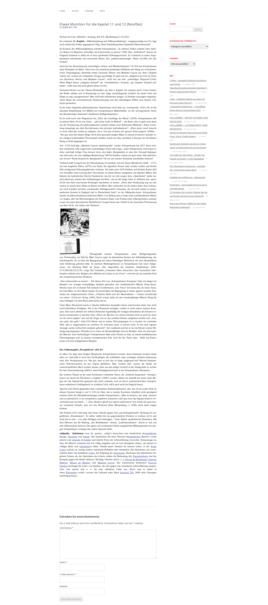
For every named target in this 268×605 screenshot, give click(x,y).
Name (64, 562)
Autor (75, 11)
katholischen (134, 436)
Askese (86, 436)
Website (64, 586)
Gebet (91, 453)
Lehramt (76, 440)
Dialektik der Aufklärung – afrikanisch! (187, 177)
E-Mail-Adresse (68, 574)
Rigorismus (71, 472)
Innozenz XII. (127, 472)
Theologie (72, 436)
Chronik (89, 11)
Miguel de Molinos (80, 462)
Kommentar (67, 527)
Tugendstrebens (140, 456)
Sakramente (119, 453)
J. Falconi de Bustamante (135, 459)
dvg (75, 27)
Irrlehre (87, 440)
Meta (102, 11)
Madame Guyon (106, 462)
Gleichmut (84, 446)
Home (62, 11)
